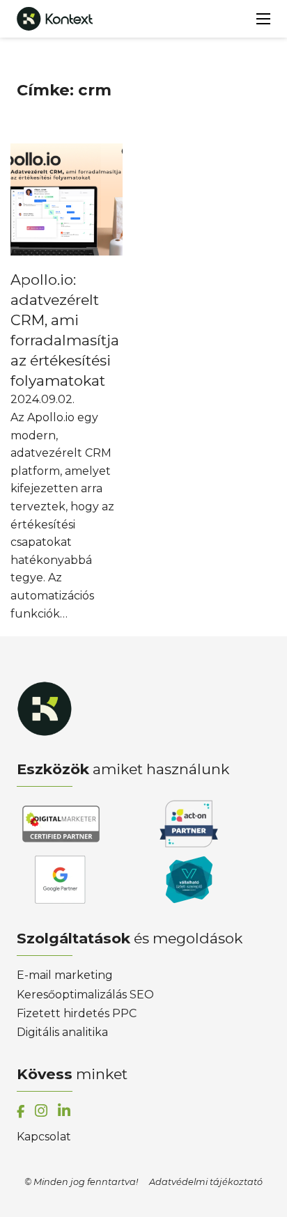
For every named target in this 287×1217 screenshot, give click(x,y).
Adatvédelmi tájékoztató (206, 1182)
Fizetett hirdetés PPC (77, 1013)
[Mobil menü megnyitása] (263, 18)
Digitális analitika (62, 1032)
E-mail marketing (65, 975)
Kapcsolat (44, 1136)
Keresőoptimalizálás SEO (85, 994)
